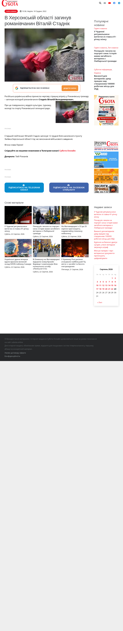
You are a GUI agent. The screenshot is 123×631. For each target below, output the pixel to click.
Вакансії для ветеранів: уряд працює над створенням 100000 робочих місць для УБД (104, 82)
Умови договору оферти (15, 353)
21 (109, 289)
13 (106, 285)
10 (97, 285)
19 (103, 289)
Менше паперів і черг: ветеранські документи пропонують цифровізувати (104, 254)
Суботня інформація (103, 69)
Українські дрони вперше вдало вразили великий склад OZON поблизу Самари (18, 261)
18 (100, 289)
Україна (97, 73)
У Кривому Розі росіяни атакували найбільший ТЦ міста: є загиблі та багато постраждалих (73, 263)
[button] (100, 3)
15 (112, 285)
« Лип (99, 302)
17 (97, 289)
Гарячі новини (100, 28)
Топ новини (113, 47)
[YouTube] (109, 3)
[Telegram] (119, 3)
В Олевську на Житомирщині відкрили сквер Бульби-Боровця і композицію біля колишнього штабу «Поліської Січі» (46, 264)
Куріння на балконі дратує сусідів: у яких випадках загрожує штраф (105, 244)
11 (100, 285)
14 (109, 285)
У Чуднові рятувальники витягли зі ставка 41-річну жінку (17, 228)
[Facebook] (114, 3)
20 (106, 289)
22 (112, 289)
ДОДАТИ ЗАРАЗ (70, 88)
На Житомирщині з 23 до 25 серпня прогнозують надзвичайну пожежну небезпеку (74, 230)
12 (103, 285)
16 (115, 285)
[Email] (105, 3)
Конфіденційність (12, 356)
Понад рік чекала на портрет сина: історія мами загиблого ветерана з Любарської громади (46, 230)
